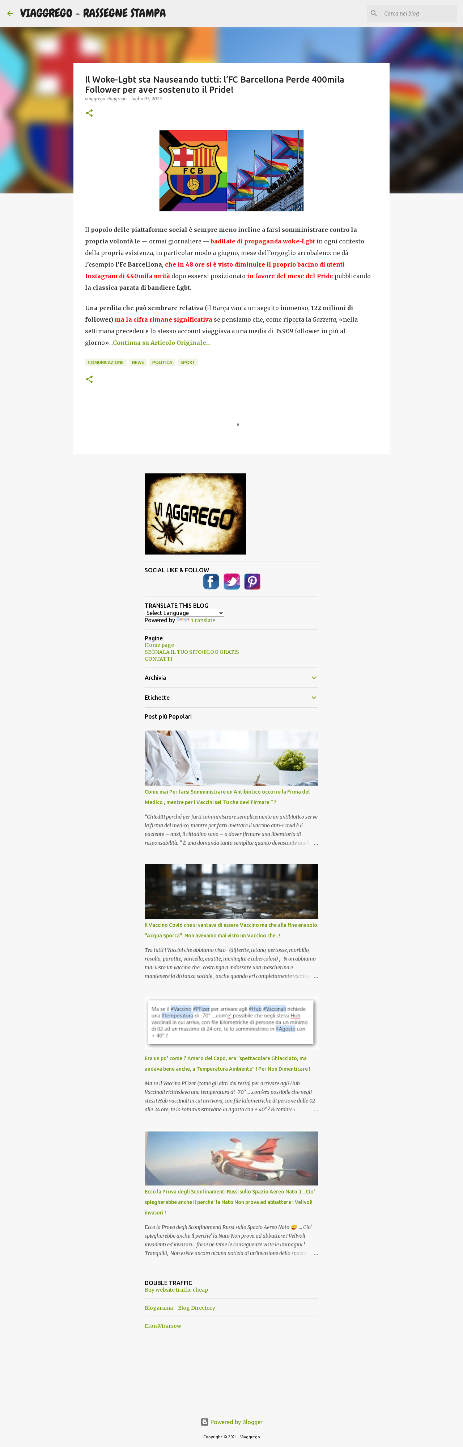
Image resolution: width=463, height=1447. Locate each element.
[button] (89, 113)
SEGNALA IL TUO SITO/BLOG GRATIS (192, 652)
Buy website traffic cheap (176, 1290)
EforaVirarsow (163, 1326)
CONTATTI (158, 659)
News (138, 362)
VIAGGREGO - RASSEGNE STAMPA (93, 13)
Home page (159, 645)
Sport (187, 362)
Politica (162, 362)
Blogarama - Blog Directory (180, 1308)
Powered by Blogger (236, 1422)
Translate (203, 620)
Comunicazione (106, 362)
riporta (293, 319)
